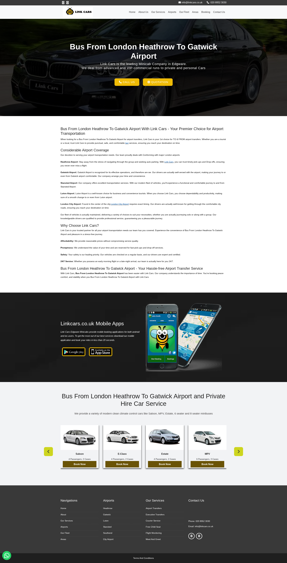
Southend (107, 533)
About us (143, 12)
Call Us (128, 82)
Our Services (158, 12)
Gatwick (107, 514)
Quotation (159, 82)
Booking (205, 12)
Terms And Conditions (143, 558)
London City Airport (120, 204)
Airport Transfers (154, 508)
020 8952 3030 (218, 2)
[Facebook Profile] (63, 2)
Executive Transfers (155, 514)
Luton (106, 520)
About (63, 514)
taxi (127, 143)
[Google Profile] (67, 2)
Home (132, 12)
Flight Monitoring (154, 533)
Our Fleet (184, 12)
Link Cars (168, 162)
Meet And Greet (153, 539)
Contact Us (219, 12)
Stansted (107, 527)
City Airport (108, 539)
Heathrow (107, 508)
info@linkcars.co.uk (192, 2)
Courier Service (153, 520)
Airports (172, 12)
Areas (195, 12)
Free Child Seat (153, 527)
